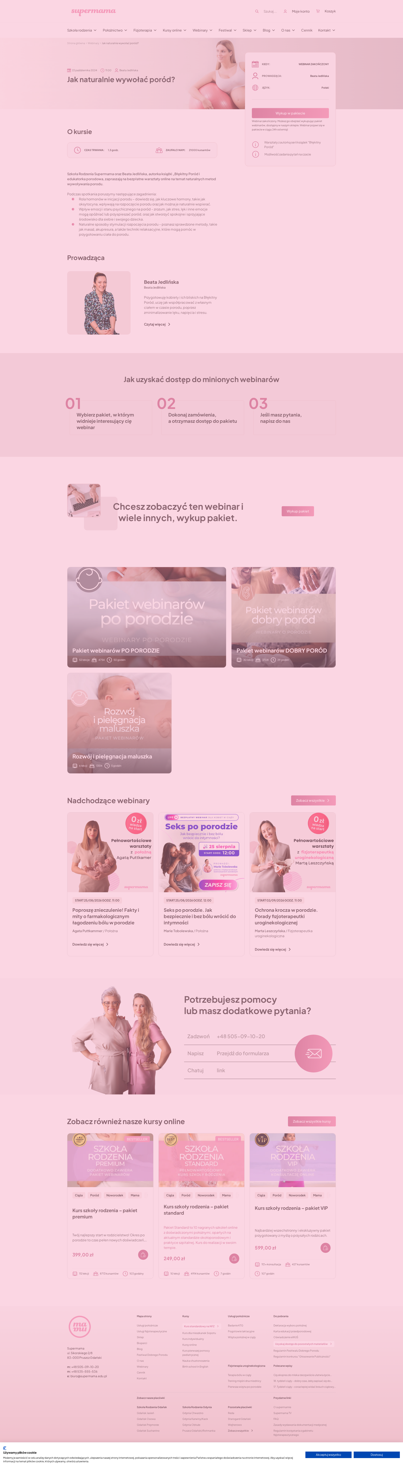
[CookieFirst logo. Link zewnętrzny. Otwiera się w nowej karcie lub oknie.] (4, 1448)
